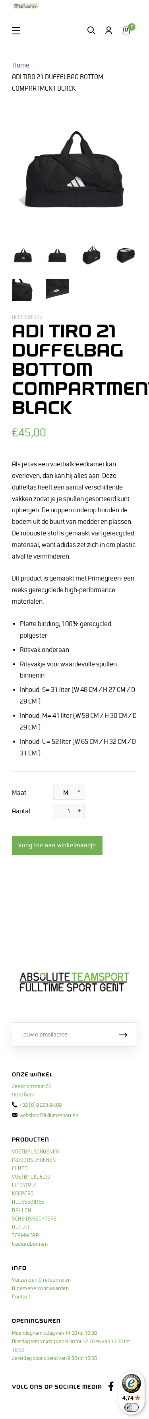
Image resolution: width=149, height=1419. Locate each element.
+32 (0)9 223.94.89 (40, 1105)
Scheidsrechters (34, 1219)
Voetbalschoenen (35, 1152)
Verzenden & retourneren (41, 1280)
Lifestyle (24, 1185)
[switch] (131, 1407)
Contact (21, 1297)
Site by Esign (27, 1405)
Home (20, 65)
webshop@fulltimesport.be (48, 1115)
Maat (19, 793)
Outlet (21, 1227)
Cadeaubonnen (30, 1244)
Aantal (21, 811)
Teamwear (25, 1236)
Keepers (23, 1194)
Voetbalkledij (31, 1177)
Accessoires (28, 1202)
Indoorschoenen (34, 1160)
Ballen (21, 1210)
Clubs (20, 1168)
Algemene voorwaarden (40, 1288)
